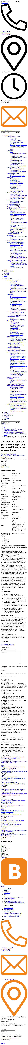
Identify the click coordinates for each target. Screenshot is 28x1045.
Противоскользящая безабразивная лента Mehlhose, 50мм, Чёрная (11, 815)
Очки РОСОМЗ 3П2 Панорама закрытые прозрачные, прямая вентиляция (11, 825)
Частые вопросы (8, 912)
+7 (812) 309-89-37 (5, 949)
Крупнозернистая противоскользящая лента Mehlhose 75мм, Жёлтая (12, 805)
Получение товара (8, 909)
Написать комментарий (7, 644)
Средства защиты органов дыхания (13, 897)
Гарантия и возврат (9, 910)
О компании (7, 893)
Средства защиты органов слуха (12, 901)
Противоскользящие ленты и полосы (13, 432)
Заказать (3, 765)
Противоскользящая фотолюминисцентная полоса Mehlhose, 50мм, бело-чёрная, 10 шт (14, 794)
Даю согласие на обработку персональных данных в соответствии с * (11, 1036)
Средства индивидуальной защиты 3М (14, 902)
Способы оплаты (8, 908)
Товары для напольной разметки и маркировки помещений (13, 430)
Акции (5, 890)
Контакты (6, 891)
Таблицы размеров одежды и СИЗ (13, 913)
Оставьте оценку (5, 647)
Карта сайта (4, 857)
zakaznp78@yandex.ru (10, 979)
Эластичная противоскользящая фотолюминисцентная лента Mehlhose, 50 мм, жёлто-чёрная (13, 784)
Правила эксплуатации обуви (11, 916)
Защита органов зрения (10, 900)
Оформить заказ (5, 466)
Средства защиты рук (9, 898)
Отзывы (6, 894)
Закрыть (3, 1043)
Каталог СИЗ (7, 888)
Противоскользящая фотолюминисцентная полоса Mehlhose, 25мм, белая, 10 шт (14, 762)
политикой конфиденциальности (9, 1037)
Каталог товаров (8, 428)
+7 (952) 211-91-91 (8, 947)
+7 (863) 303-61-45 (5, 950)
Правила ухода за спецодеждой (12, 915)
